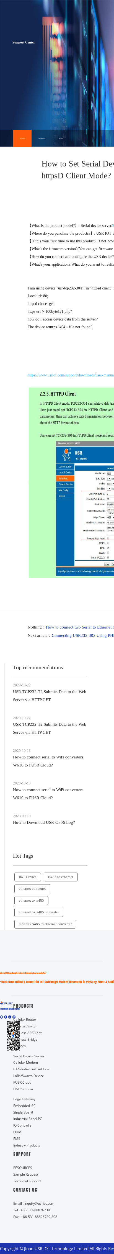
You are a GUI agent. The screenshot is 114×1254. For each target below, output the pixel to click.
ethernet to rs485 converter (39, 912)
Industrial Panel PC (27, 1118)
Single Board (23, 1112)
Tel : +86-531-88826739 (31, 1210)
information (22, 138)
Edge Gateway (24, 1099)
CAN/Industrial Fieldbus (31, 1069)
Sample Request (25, 1174)
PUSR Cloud (22, 1082)
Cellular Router (24, 1019)
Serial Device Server (29, 1056)
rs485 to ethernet (60, 877)
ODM (17, 1132)
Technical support (41, 138)
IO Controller (23, 1125)
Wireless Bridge (25, 1039)
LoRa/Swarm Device (28, 1075)
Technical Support (27, 1181)
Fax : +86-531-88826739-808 (35, 1216)
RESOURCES (22, 1167)
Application (61, 138)
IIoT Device (28, 877)
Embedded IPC (24, 1105)
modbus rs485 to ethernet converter (45, 924)
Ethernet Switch (25, 1026)
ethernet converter (32, 888)
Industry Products (26, 1145)
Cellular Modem (25, 1062)
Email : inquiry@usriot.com (33, 1203)
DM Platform (23, 1089)
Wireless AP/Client (27, 1032)
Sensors (19, 1045)
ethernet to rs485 (31, 900)
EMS (16, 1138)
